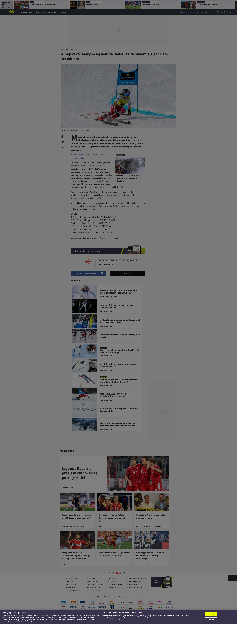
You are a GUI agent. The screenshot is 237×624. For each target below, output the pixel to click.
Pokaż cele (211, 619)
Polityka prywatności (31, 621)
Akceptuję (211, 614)
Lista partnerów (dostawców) (111, 619)
